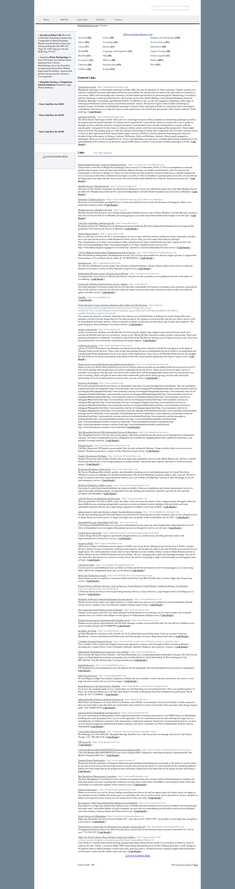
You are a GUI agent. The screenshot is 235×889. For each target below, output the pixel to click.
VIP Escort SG (84, 742)
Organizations (110, 64)
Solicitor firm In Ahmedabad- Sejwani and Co (99, 712)
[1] (181, 864)
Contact (118, 19)
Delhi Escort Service (87, 675)
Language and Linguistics (115, 51)
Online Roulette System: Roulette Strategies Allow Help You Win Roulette (112, 305)
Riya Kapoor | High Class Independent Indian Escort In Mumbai (108, 803)
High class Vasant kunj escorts (92, 575)
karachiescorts (84, 263)
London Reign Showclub (90, 533)
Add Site (64, 19)
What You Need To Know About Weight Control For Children (106, 837)
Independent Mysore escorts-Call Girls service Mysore (103, 273)
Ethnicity (82, 64)
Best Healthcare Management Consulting (97, 776)
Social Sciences (157, 42)
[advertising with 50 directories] (137, 856)
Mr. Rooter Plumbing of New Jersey (94, 469)
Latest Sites (82, 19)
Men (105, 55)
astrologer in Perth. (87, 117)
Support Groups (158, 51)
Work (153, 64)
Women (154, 60)
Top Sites (100, 19)
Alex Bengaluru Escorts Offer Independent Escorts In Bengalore (107, 432)
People (106, 69)
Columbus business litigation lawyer (95, 641)
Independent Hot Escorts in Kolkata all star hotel (100, 699)
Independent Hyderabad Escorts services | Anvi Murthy (103, 652)
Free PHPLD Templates (151, 884)
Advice (81, 42)
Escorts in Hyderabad (88, 383)
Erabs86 (82, 297)
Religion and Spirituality (162, 37)
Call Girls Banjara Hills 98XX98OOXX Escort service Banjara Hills (109, 749)
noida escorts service (87, 345)
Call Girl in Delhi (86, 565)
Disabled (82, 55)
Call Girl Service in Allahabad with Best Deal (99, 498)
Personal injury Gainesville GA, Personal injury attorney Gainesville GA (111, 826)
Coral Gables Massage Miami (91, 731)
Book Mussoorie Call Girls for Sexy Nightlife (99, 686)
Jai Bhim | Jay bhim (87, 631)
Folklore (82, 69)
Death (81, 51)
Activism (82, 37)
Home (46, 19)
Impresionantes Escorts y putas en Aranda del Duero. (102, 164)
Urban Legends (157, 55)
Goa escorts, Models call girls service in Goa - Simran (102, 284)
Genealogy (108, 42)
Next (196, 864)
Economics (83, 60)
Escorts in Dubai (85, 543)
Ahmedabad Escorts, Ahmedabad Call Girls (98, 522)
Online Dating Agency (88, 233)
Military (107, 60)
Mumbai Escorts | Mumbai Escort (93, 186)
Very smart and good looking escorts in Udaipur (100, 609)
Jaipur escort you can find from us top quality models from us (106, 364)
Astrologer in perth (87, 87)
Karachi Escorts (85, 445)
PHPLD (125, 884)
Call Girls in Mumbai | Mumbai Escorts (96, 223)
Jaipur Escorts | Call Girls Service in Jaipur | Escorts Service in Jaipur (110, 512)
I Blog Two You (169, 884)
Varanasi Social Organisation (91, 760)
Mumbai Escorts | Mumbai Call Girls (95, 210)
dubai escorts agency (88, 789)
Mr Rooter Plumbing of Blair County (95, 485)
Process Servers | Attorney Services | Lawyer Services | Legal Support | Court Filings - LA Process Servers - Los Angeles (133, 586)
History (106, 46)
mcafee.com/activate (87, 329)
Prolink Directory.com (64, 8)
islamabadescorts (86, 665)
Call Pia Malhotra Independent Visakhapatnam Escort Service (106, 252)
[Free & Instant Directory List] (137, 34)
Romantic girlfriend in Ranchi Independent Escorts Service (105, 599)
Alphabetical (107, 153)
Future (106, 37)
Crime (81, 46)
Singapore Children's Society (91, 199)
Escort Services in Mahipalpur (92, 816)
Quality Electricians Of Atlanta (92, 456)
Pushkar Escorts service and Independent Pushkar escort (104, 620)
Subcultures (156, 46)
